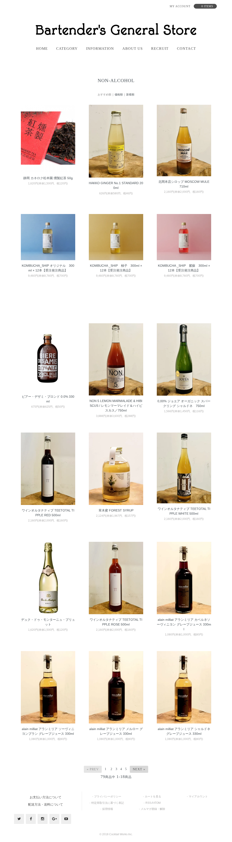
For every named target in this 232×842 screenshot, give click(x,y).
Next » (139, 769)
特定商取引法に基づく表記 (107, 802)
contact (186, 48)
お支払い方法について (45, 797)
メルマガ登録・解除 (153, 809)
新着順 (130, 94)
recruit (160, 48)
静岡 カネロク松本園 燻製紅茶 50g (48, 178)
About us (132, 48)
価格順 (119, 94)
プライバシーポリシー (107, 796)
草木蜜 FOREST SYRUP (116, 510)
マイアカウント (198, 796)
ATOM (157, 802)
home (42, 48)
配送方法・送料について (45, 804)
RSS (148, 802)
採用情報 (107, 809)
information (100, 48)
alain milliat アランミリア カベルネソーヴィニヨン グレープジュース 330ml (184, 624)
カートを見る (153, 796)
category (67, 48)
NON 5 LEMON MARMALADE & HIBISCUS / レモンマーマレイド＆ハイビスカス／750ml (115, 405)
